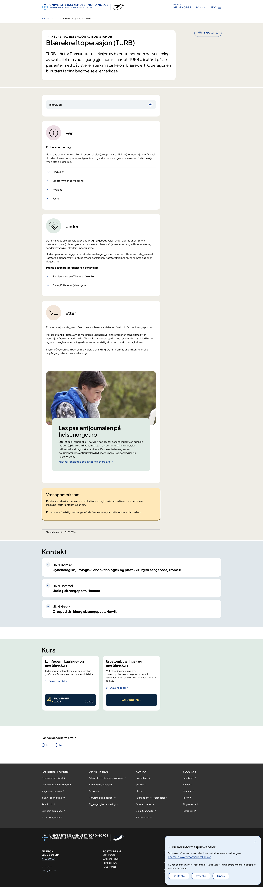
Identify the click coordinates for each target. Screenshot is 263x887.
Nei (61, 745)
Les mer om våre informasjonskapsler (189, 856)
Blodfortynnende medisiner (68, 180)
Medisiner (58, 171)
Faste (56, 198)
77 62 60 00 (48, 858)
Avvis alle (201, 875)
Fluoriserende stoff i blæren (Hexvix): (73, 276)
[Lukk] (255, 841)
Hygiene (57, 189)
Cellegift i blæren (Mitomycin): (70, 285)
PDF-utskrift (211, 33)
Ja (47, 745)
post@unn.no (48, 870)
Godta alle (179, 875)
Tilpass (221, 875)
